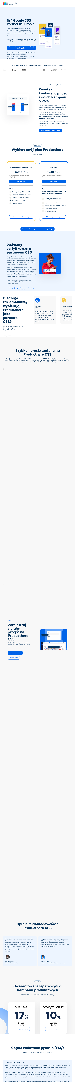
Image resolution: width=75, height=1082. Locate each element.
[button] (71, 3)
